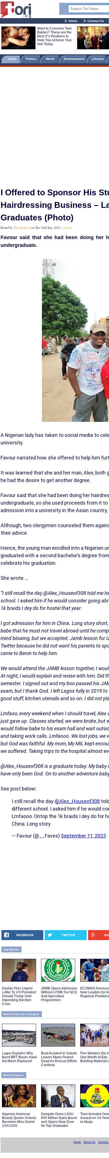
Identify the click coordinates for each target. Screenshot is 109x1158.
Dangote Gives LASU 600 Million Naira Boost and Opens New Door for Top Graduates (59, 1120)
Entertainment (74, 58)
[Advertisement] (54, 124)
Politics (31, 58)
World (51, 58)
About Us (89, 1142)
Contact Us (95, 21)
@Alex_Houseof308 (77, 801)
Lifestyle (98, 58)
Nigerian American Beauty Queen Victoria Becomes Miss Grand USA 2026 (19, 1120)
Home (72, 21)
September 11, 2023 (83, 836)
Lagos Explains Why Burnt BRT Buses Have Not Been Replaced (19, 1057)
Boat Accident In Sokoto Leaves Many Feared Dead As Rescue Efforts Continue (59, 1059)
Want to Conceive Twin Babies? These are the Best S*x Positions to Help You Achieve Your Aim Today (54, 36)
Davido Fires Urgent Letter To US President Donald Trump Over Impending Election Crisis (19, 996)
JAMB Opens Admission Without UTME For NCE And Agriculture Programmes (59, 994)
